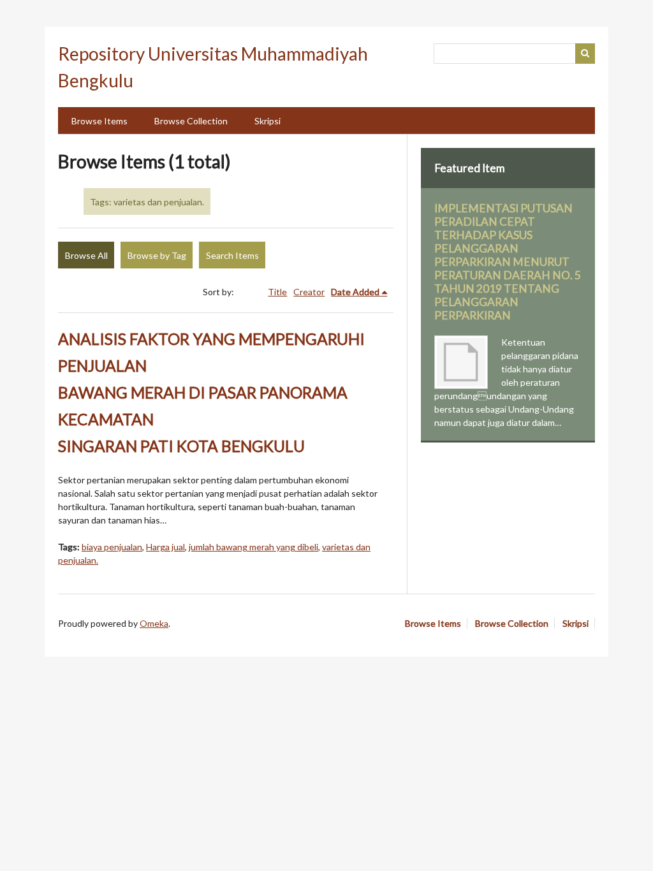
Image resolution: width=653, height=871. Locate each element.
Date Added (355, 291)
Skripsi (267, 120)
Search (585, 53)
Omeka (154, 623)
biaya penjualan (112, 546)
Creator (309, 291)
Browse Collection (191, 120)
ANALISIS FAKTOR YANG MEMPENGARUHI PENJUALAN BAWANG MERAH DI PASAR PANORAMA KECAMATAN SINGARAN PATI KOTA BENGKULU (211, 392)
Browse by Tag (157, 255)
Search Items (232, 255)
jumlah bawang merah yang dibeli (253, 546)
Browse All (86, 255)
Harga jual (165, 546)
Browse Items (99, 120)
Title (277, 291)
